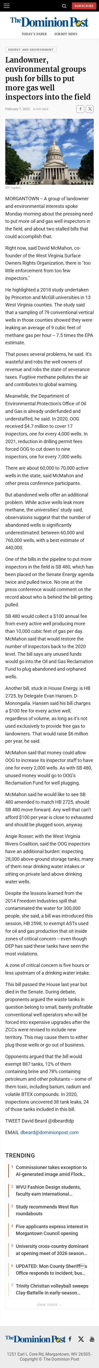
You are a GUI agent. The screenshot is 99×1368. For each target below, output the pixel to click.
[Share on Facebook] (80, 109)
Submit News (66, 34)
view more (48, 1304)
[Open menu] (6, 6)
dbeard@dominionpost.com (49, 1132)
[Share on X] (89, 109)
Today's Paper (34, 34)
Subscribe (84, 6)
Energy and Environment (31, 50)
